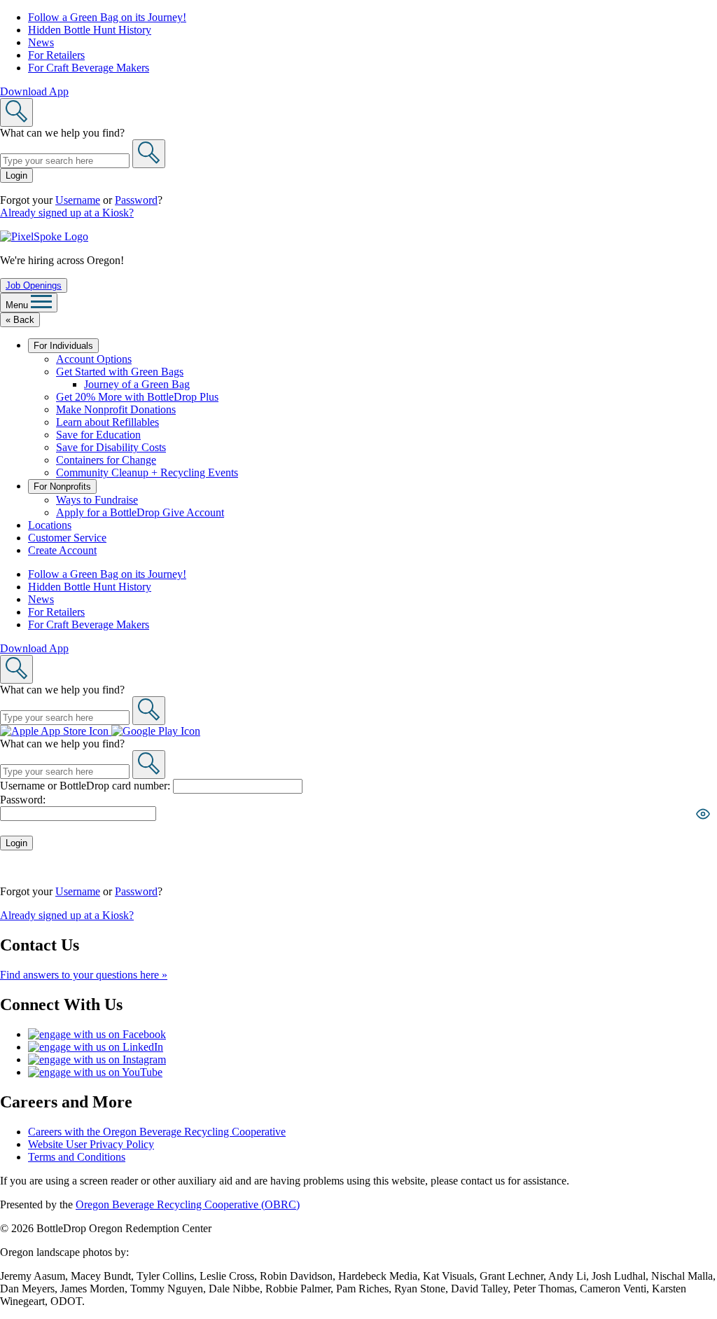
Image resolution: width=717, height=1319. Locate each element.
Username (77, 200)
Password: (23, 800)
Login (16, 175)
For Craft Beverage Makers (88, 68)
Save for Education (98, 435)
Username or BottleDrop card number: (86, 786)
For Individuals (63, 345)
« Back (20, 320)
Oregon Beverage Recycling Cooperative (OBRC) (188, 1204)
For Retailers (56, 55)
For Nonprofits (62, 486)
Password (136, 200)
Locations (49, 525)
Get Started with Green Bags (119, 372)
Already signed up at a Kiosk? (67, 213)
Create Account (62, 550)
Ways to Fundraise (97, 500)
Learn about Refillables (107, 422)
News (41, 42)
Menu (18, 305)
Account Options (94, 359)
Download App (34, 91)
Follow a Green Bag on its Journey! (107, 17)
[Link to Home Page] (44, 236)
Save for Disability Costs (111, 447)
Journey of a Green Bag (137, 384)
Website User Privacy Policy (91, 1144)
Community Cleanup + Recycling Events (147, 472)
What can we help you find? (62, 133)
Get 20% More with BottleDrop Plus (137, 397)
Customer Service (67, 538)
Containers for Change (106, 460)
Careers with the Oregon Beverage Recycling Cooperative (157, 1132)
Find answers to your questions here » (83, 975)
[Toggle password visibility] (703, 814)
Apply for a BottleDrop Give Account (140, 512)
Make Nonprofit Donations (116, 409)
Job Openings (34, 285)
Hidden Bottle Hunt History (89, 30)
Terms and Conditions (76, 1157)
